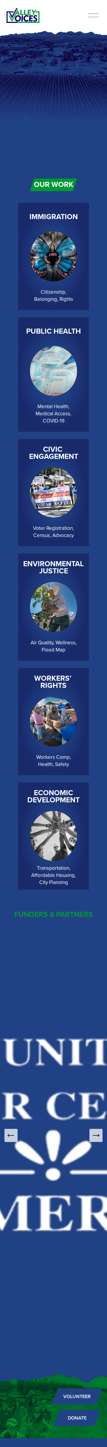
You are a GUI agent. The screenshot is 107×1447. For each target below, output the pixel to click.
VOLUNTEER (77, 1396)
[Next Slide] (96, 1135)
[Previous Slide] (11, 1135)
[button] (53, 122)
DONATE (77, 1417)
